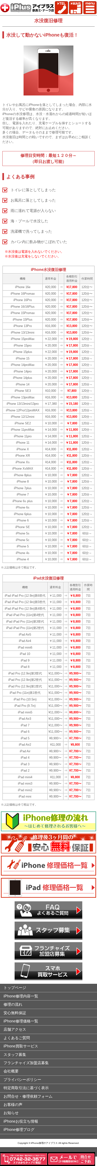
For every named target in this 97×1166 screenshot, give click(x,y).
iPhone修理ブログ (19, 1130)
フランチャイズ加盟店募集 (26, 1063)
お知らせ (11, 1113)
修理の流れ (13, 1004)
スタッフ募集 (15, 1055)
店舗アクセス (15, 1029)
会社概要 (11, 1071)
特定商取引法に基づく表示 (26, 1088)
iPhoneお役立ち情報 (21, 1121)
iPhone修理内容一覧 (21, 996)
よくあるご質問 (17, 1038)
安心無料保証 (15, 1013)
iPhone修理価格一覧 (21, 1021)
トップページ (15, 988)
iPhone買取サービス (21, 1046)
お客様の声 (13, 1105)
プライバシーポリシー (22, 1080)
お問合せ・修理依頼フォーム (28, 1096)
